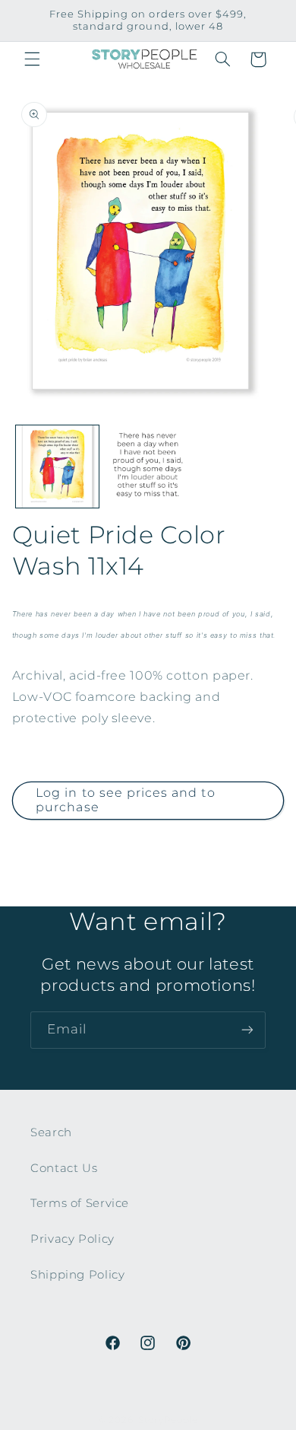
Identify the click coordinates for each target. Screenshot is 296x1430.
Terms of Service (79, 1203)
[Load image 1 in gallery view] (57, 466)
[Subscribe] (247, 1030)
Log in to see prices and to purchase (125, 799)
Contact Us (63, 1168)
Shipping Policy (77, 1275)
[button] (31, 59)
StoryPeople (168, 1420)
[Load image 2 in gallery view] (147, 466)
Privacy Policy (72, 1239)
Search (51, 1132)
